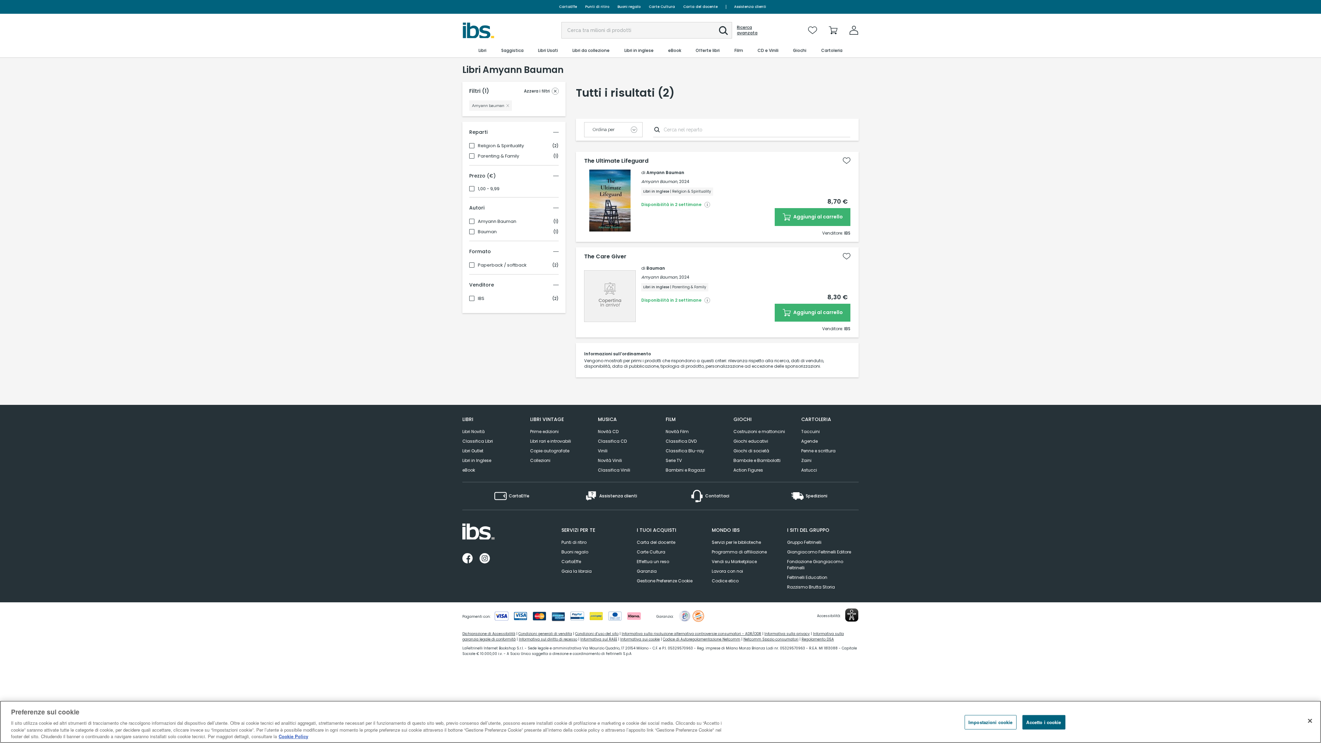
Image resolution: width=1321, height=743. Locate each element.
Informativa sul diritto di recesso (548, 639)
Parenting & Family (498, 156)
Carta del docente (700, 6)
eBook (468, 470)
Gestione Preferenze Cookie (664, 581)
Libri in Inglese (476, 460)
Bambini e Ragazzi (685, 470)
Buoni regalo (629, 6)
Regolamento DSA (818, 639)
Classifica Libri (477, 441)
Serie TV (674, 460)
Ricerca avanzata (747, 30)
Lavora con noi (727, 571)
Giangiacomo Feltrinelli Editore (819, 552)
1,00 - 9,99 (489, 189)
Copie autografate (549, 451)
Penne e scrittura (818, 451)
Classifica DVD (681, 441)
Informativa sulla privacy (787, 633)
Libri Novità (473, 431)
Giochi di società (751, 451)
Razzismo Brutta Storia (811, 587)
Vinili (603, 451)
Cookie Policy (293, 736)
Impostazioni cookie (990, 722)
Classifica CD (612, 441)
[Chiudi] (1310, 721)
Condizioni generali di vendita (545, 633)
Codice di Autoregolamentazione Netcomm (701, 639)
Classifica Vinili (614, 470)
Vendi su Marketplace (734, 561)
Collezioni (540, 460)
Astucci (809, 470)
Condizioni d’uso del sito (597, 633)
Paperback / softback (502, 265)
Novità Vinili (610, 460)
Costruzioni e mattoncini (759, 431)
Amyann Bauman (497, 221)
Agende (809, 441)
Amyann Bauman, (659, 181)
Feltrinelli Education (807, 577)
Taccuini (810, 431)
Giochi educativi (750, 441)
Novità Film (677, 431)
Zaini (806, 460)
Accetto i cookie (1043, 722)
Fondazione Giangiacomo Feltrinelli (815, 565)
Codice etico (725, 581)
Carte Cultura (662, 6)
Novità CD (608, 431)
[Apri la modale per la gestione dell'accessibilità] (852, 615)
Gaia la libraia (576, 571)
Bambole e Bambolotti (757, 460)
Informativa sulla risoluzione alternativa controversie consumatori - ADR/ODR (691, 633)
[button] (723, 30)
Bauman (487, 232)
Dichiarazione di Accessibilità (488, 633)
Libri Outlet (472, 451)
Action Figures (748, 470)
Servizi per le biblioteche (736, 542)
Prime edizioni (544, 431)
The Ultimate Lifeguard (616, 161)
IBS (481, 298)
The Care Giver (605, 256)
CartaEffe (568, 6)
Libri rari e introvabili (550, 441)
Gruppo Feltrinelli (804, 542)
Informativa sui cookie (640, 639)
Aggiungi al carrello (817, 216)
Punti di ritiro (597, 6)
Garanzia (647, 571)
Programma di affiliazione (739, 552)
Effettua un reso (653, 561)
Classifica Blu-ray (685, 451)
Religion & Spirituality (501, 146)
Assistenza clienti (750, 6)
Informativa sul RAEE (598, 639)
